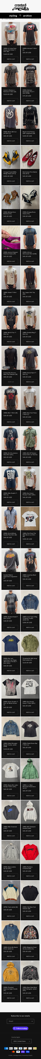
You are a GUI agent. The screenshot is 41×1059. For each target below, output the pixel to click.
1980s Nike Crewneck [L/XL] (10, 827)
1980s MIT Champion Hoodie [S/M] (29, 827)
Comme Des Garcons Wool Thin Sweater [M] (10, 373)
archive (27, 15)
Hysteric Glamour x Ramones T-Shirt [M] (9, 90)
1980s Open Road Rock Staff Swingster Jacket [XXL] (30, 989)
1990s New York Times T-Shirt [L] (30, 413)
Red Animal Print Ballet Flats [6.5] (30, 172)
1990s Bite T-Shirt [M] (10, 413)
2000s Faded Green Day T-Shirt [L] (30, 744)
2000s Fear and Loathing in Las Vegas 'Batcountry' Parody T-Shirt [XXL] (10, 661)
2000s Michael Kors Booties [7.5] (9, 212)
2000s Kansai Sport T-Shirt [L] (30, 373)
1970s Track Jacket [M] (10, 907)
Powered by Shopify (27, 1055)
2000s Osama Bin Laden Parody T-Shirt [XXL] (10, 785)
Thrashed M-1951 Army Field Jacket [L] (30, 659)
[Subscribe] (32, 1021)
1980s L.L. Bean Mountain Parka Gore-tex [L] (29, 786)
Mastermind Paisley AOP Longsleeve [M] (29, 132)
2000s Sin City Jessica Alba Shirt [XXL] (10, 453)
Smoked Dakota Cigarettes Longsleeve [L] (10, 576)
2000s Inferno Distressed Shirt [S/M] (30, 253)
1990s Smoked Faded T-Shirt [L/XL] (10, 617)
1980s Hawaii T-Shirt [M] (10, 293)
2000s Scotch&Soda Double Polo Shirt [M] (10, 534)
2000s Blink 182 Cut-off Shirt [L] (10, 132)
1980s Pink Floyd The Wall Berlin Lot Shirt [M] (29, 535)
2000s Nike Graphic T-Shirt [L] (10, 493)
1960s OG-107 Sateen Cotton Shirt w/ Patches (30, 453)
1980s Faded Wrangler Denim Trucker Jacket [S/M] (10, 745)
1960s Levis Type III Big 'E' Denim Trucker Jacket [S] (30, 618)
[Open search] (20, 16)
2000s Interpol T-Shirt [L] (30, 49)
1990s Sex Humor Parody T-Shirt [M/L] (29, 493)
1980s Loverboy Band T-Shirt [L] (29, 575)
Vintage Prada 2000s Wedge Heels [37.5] (9, 172)
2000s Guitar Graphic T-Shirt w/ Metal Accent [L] (10, 703)
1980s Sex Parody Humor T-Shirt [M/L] (29, 702)
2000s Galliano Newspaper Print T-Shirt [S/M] (29, 91)
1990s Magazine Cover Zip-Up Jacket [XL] (30, 948)
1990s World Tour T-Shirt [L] (9, 333)
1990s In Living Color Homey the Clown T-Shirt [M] (10, 50)
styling (13, 15)
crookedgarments (17, 1055)
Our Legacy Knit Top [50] (29, 293)
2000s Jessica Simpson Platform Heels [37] (10, 253)
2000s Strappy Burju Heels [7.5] (29, 212)
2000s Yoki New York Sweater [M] (29, 907)
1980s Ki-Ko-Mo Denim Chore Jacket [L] (10, 948)
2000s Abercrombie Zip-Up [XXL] (9, 867)
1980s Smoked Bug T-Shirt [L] (29, 333)
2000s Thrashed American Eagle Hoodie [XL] (10, 989)
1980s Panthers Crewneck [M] (28, 867)
